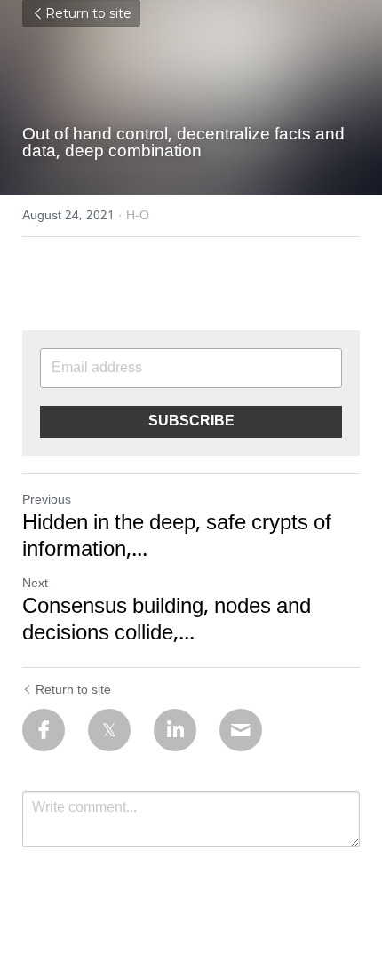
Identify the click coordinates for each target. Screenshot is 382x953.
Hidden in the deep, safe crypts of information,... (176, 537)
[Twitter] (109, 730)
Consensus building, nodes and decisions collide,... (166, 620)
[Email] (240, 730)
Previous (46, 500)
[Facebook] (43, 730)
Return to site (88, 13)
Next (35, 583)
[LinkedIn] (175, 730)
